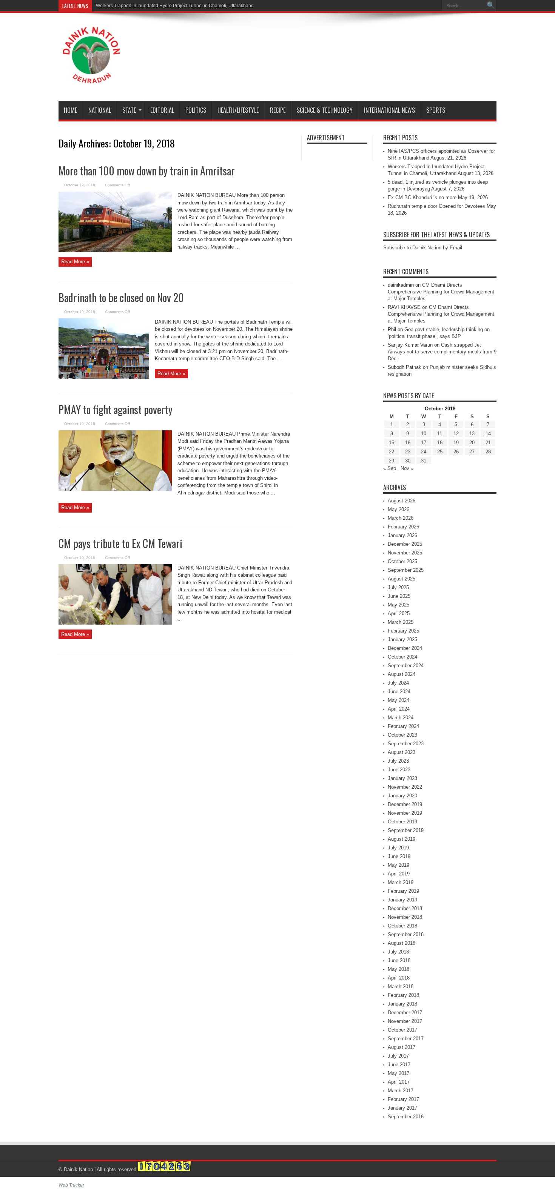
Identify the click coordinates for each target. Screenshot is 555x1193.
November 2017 (405, 1021)
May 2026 (398, 509)
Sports (435, 110)
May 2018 (398, 969)
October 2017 (402, 1030)
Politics (195, 110)
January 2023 (402, 778)
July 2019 (398, 848)
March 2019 (400, 882)
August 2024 (401, 674)
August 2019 (401, 839)
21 (488, 442)
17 (423, 442)
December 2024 (405, 648)
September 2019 (406, 830)
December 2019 (405, 804)
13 (472, 433)
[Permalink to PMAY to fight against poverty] (115, 489)
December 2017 (405, 1012)
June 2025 (399, 596)
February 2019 (403, 891)
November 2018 (405, 917)
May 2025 (398, 605)
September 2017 (406, 1038)
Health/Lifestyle (238, 110)
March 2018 (400, 986)
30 (407, 461)
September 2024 (406, 665)
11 (439, 433)
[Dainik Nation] (91, 78)
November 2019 (405, 813)
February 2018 (403, 995)
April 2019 (399, 874)
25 (439, 451)
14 (488, 433)
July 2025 (398, 587)
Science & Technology (325, 110)
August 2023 (401, 752)
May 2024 (398, 700)
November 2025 (405, 553)
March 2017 (400, 1090)
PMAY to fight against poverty (116, 409)
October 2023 (402, 735)
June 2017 (399, 1064)
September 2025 (406, 570)
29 (391, 461)
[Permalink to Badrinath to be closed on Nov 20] (104, 377)
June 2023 (399, 769)
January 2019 (402, 900)
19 (456, 442)
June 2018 (399, 960)
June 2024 (399, 691)
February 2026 (403, 527)
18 (439, 442)
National (99, 110)
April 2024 (399, 709)
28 (488, 451)
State (129, 110)
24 (423, 451)
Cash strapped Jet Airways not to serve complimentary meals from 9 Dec (442, 351)
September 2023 (406, 743)
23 (407, 451)
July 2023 (398, 761)
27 (472, 451)
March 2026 (400, 518)
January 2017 (402, 1108)
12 (456, 433)
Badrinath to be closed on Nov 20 (121, 297)
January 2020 (402, 795)
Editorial (162, 110)
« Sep (389, 468)
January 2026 (402, 535)
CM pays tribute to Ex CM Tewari (120, 543)
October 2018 (402, 926)
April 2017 (399, 1082)
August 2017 (401, 1047)
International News (389, 110)
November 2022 (405, 787)
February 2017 (403, 1099)
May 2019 (398, 865)
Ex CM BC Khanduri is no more (422, 197)
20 (472, 442)
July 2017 (398, 1056)
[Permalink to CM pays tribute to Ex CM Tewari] (115, 623)
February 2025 (403, 631)
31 (423, 461)
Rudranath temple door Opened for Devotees (436, 206)
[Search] (490, 5)
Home (70, 110)
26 (456, 451)
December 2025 (405, 544)
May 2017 (398, 1073)
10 (423, 433)
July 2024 (398, 683)
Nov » (407, 468)
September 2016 (406, 1116)
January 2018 (402, 1004)
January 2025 (402, 639)
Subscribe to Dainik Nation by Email (422, 247)
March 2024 (400, 717)
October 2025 (402, 561)
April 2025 (399, 613)
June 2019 (399, 856)
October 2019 (402, 822)
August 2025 (401, 579)
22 (391, 451)
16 (407, 442)
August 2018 (401, 943)
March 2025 (400, 622)
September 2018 (406, 934)
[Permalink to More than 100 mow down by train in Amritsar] (115, 250)
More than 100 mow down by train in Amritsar (147, 170)
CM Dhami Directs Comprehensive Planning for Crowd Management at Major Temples (441, 291)
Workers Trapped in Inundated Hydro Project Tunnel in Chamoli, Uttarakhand (175, 5)
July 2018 (398, 952)
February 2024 (403, 726)
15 (391, 442)
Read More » (75, 261)
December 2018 (405, 908)
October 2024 (402, 657)
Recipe (277, 110)
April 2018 (399, 978)
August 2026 (401, 501)
